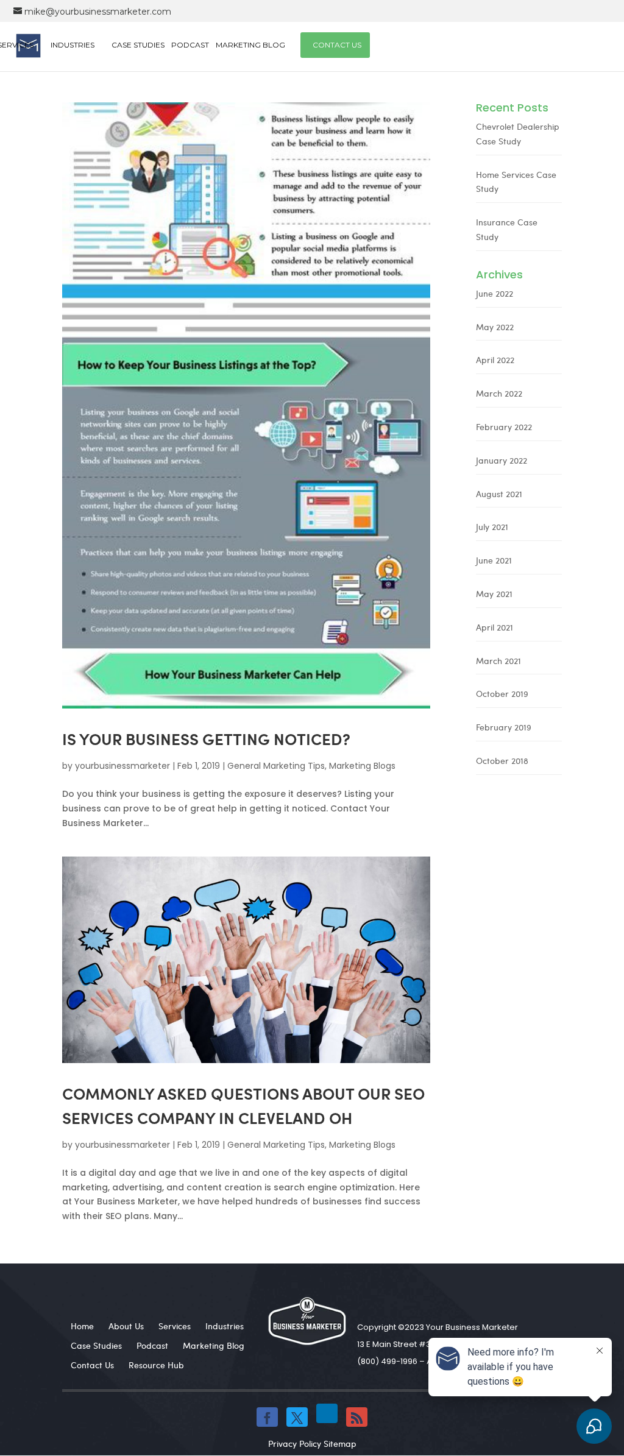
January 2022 (501, 460)
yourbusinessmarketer (122, 766)
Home (82, 1326)
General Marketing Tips (276, 766)
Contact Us (337, 44)
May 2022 (495, 327)
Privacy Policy (294, 1443)
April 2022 (495, 360)
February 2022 (504, 427)
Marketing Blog (250, 44)
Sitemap (340, 1443)
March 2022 (499, 393)
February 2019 (503, 727)
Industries (72, 44)
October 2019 (502, 693)
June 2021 (494, 560)
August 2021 (499, 494)
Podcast (190, 44)
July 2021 (492, 526)
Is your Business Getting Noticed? (206, 738)
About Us (126, 1326)
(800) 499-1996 (387, 1361)
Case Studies (138, 44)
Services (174, 1326)
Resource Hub (156, 1365)
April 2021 (494, 627)
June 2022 (494, 293)
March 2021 (498, 660)
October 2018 (502, 760)
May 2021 (494, 593)
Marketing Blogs (362, 766)
